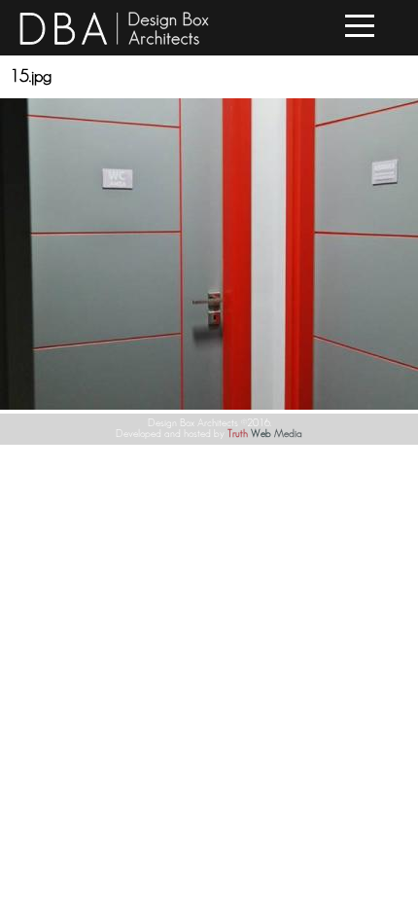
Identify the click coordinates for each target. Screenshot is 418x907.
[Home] (114, 42)
